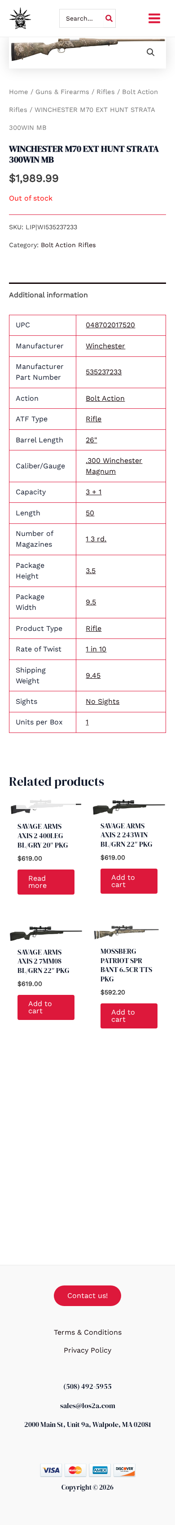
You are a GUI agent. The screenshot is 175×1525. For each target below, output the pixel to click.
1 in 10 (96, 649)
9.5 (91, 602)
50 (90, 513)
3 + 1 (93, 492)
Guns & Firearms (62, 92)
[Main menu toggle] (154, 18)
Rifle (93, 419)
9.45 (93, 675)
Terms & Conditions (88, 1332)
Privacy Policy (87, 1350)
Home (18, 92)
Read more (37, 882)
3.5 (91, 570)
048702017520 (110, 325)
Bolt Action (105, 398)
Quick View (46, 807)
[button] (151, 52)
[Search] (109, 18)
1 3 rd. (96, 539)
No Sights (102, 701)
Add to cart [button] (123, 881)
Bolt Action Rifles (68, 244)
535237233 (104, 372)
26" (91, 440)
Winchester (105, 346)
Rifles (105, 92)
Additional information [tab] (48, 295)
